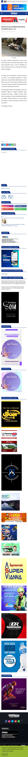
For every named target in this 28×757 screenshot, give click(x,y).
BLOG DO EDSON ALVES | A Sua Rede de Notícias (12, 218)
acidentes (9, 23)
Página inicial (3, 23)
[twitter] (12, 721)
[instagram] (7, 206)
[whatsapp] (20, 209)
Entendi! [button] (5, 754)
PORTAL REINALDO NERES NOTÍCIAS (9, 31)
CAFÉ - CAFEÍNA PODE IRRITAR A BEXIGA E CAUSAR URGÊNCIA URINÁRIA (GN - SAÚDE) (13, 225)
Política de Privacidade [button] (7, 751)
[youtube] (7, 209)
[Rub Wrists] (22, 720)
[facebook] (20, 206)
